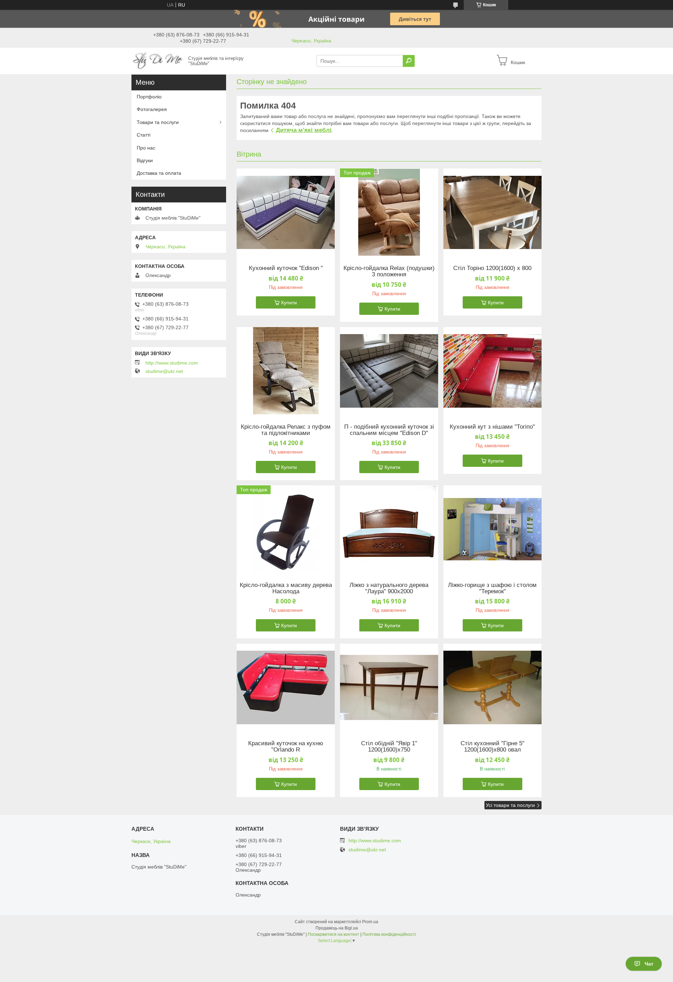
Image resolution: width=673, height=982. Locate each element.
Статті (143, 135)
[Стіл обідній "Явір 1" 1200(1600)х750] (389, 687)
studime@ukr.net (164, 371)
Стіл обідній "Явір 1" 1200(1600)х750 (389, 746)
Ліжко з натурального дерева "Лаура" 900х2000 (388, 588)
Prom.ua (370, 921)
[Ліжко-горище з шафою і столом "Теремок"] (492, 529)
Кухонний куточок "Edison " (286, 268)
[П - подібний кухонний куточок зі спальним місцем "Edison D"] (389, 371)
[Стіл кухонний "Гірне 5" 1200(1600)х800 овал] (492, 687)
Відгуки (145, 160)
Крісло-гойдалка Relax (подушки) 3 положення (389, 271)
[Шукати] (409, 61)
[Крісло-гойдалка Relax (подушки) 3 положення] (389, 212)
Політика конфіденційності (389, 934)
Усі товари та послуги (510, 805)
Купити (289, 302)
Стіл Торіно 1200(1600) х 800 (492, 268)
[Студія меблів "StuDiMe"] (157, 60)
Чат (649, 964)
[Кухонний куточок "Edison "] (286, 212)
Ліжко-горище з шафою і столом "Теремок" (492, 588)
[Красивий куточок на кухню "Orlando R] (286, 687)
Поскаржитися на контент (333, 934)
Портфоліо (149, 96)
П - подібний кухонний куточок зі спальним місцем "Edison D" (389, 430)
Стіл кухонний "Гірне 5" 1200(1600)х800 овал (492, 746)
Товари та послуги (158, 122)
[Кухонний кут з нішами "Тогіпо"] (492, 371)
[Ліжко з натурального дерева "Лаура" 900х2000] (389, 529)
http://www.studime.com (171, 363)
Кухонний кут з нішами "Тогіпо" (492, 427)
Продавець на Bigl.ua (336, 928)
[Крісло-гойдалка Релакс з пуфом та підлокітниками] (286, 371)
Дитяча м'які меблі (304, 130)
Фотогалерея (152, 109)
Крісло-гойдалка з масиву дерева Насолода (286, 588)
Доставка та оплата (159, 173)
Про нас (146, 148)
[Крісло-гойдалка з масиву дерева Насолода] (286, 529)
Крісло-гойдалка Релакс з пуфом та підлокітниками (286, 430)
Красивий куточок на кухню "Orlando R (285, 746)
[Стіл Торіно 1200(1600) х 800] (492, 212)
